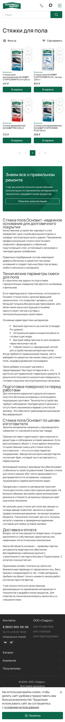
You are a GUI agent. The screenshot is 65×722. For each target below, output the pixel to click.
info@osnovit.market (14, 636)
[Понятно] (61, 692)
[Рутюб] (11, 642)
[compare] (28, 58)
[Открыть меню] (59, 5)
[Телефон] (41, 5)
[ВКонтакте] (5, 642)
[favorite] (28, 51)
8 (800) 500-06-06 (16, 627)
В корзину (17, 89)
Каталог (8, 652)
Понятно (35, 715)
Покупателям (11, 668)
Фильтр (12, 40)
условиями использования (21, 707)
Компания (9, 660)
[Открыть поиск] (32, 14)
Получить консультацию (32, 201)
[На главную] (12, 5)
